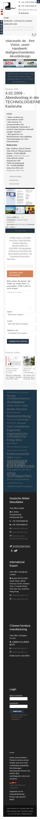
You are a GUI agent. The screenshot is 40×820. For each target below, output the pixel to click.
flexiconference (12, 443)
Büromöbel (23, 419)
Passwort (14, 703)
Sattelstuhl (17, 457)
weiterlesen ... (14, 180)
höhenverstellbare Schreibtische (17, 447)
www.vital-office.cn (19, 652)
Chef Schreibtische (18, 426)
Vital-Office (9, 6)
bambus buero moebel (17, 405)
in (6, 366)
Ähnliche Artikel (15, 176)
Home (6, 18)
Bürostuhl (21, 423)
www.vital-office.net (20, 599)
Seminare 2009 (10, 24)
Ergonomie (14, 430)
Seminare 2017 (28, 366)
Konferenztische (18, 454)
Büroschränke (11, 423)
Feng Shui (14, 440)
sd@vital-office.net (21, 156)
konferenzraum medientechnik (17, 450)
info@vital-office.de (29, 10)
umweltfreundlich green (15, 483)
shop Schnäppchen (19, 475)
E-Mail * (10, 321)
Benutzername (16, 696)
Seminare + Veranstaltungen (18, 21)
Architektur (16, 402)
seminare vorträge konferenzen (20, 463)
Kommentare (14, 184)
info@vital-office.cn (20, 648)
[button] (32, 189)
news (10, 457)
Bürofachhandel (12, 419)
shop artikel (12, 470)
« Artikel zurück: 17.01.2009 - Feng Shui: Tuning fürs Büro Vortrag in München (20, 240)
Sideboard (10, 479)
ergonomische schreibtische (17, 435)
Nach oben (11, 259)
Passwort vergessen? (19, 715)
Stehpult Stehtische (22, 479)
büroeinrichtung (19, 416)
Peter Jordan (21, 224)
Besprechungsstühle (14, 412)
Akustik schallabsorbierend (18, 397)
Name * (9, 312)
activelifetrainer (12, 392)
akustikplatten (23, 392)
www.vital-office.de (19, 532)
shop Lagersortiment (24, 469)
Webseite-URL (12, 330)
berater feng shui (17, 409)
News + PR (10, 366)
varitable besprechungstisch (20, 486)
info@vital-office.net (15, 170)
